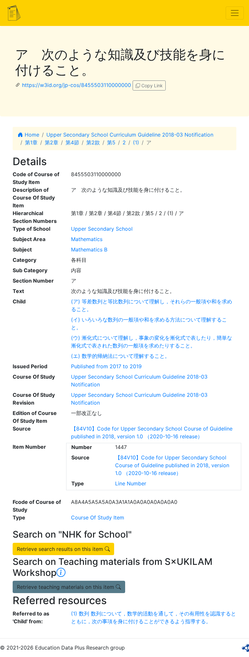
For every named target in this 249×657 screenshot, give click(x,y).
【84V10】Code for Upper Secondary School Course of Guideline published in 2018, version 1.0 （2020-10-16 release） (172, 465)
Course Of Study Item (97, 517)
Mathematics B (89, 249)
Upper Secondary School (102, 228)
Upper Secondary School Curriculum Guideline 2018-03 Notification (129, 134)
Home (31, 134)
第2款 (93, 142)
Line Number (130, 483)
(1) (136, 142)
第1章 (31, 142)
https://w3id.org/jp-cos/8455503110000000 (76, 85)
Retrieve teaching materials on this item (66, 587)
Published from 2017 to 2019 (106, 366)
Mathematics (86, 239)
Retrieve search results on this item (61, 549)
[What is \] (60, 572)
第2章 (51, 142)
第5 (111, 142)
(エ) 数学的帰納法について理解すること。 (120, 356)
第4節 (72, 142)
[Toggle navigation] (235, 12)
